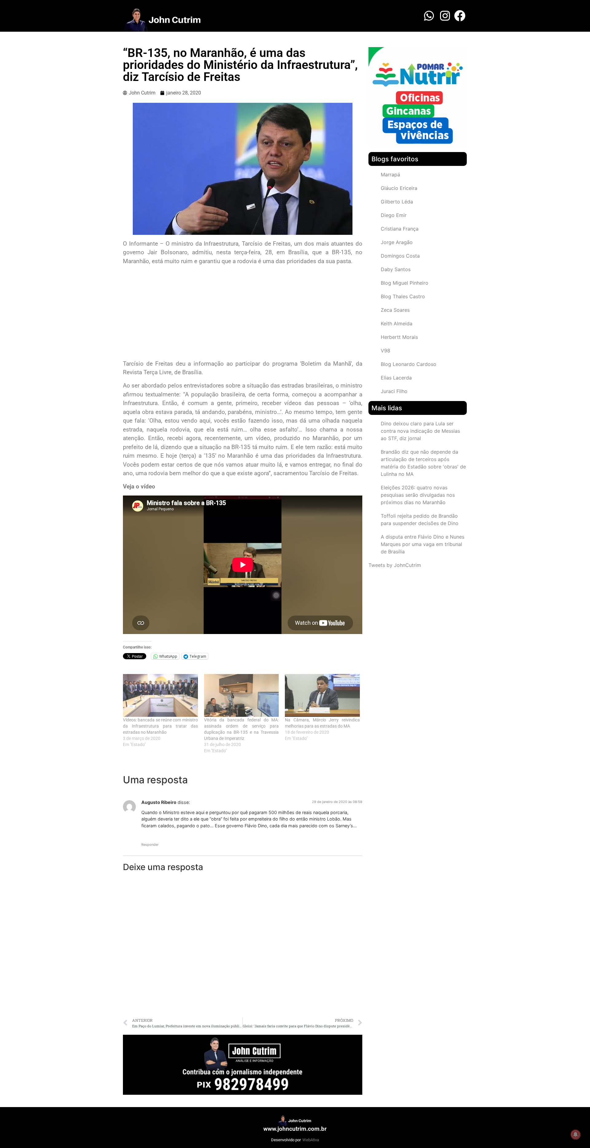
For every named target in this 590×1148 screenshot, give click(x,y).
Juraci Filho (394, 391)
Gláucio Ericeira (399, 188)
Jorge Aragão (397, 242)
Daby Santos (396, 269)
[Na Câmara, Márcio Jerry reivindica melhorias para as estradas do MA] (322, 695)
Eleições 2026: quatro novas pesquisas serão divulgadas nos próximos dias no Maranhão (418, 494)
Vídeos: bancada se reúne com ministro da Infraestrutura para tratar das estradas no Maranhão (160, 726)
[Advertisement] (242, 313)
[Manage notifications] (575, 1134)
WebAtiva (310, 1140)
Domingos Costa (400, 256)
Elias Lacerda (396, 378)
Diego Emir (394, 215)
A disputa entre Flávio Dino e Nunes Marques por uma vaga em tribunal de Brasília (422, 544)
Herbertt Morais (399, 337)
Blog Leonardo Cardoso (408, 364)
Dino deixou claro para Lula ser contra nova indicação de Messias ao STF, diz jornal (420, 430)
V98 (385, 350)
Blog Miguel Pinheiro (404, 283)
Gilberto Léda (397, 202)
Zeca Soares (395, 310)
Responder (150, 844)
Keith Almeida (396, 323)
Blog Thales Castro (403, 296)
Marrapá (390, 174)
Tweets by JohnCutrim (394, 565)
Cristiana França (400, 229)
